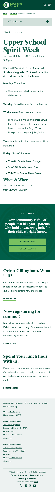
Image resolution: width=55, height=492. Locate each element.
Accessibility (35, 475)
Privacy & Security (19, 475)
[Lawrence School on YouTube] (34, 486)
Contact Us (7, 438)
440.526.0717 (15, 415)
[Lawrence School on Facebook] (26, 486)
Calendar (13, 13)
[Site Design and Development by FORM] (27, 482)
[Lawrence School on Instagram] (30, 486)
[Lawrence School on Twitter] (21, 486)
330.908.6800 (15, 458)
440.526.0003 (15, 435)
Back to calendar (14, 32)
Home (5, 13)
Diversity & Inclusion (27, 479)
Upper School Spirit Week (28, 13)
